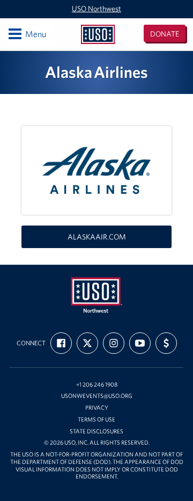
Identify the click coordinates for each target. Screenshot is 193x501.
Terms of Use (96, 419)
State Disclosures (96, 431)
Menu (26, 33)
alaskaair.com (97, 237)
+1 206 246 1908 (96, 384)
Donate (164, 34)
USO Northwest (96, 8)
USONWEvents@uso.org (96, 396)
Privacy (96, 407)
